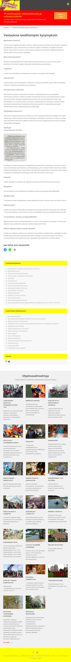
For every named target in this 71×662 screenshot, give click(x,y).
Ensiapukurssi (12, 281)
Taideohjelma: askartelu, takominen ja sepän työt (24, 269)
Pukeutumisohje (13, 343)
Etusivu (7, 28)
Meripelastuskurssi (14, 271)
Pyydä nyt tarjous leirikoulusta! (17, 321)
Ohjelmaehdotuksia (14, 298)
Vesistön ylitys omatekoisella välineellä (20, 276)
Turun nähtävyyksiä (14, 336)
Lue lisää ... (7, 642)
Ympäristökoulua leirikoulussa (17, 286)
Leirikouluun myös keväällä (16, 348)
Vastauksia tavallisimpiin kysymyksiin (20, 341)
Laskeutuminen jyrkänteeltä (17, 283)
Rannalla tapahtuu (14, 293)
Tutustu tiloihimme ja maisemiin (18, 329)
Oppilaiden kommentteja (16, 326)
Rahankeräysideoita (14, 338)
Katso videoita (12, 333)
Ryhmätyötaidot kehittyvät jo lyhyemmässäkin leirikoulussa (27, 319)
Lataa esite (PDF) (13, 346)
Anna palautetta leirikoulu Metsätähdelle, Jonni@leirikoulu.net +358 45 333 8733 (34, 303)
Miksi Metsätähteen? (14, 316)
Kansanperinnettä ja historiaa (17, 288)
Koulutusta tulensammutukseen (18, 273)
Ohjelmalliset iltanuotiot (15, 291)
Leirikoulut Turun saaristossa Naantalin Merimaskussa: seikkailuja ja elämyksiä (33, 324)
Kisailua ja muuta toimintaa (17, 295)
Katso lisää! (60, 16)
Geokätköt (11, 278)
